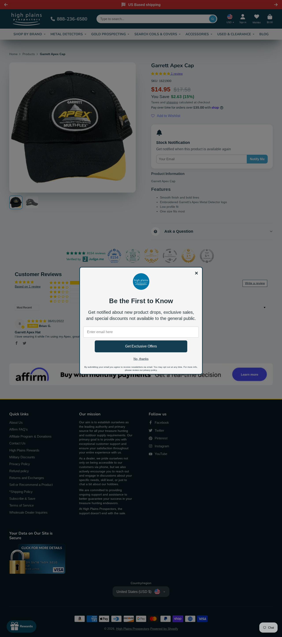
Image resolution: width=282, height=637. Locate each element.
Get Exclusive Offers (141, 346)
